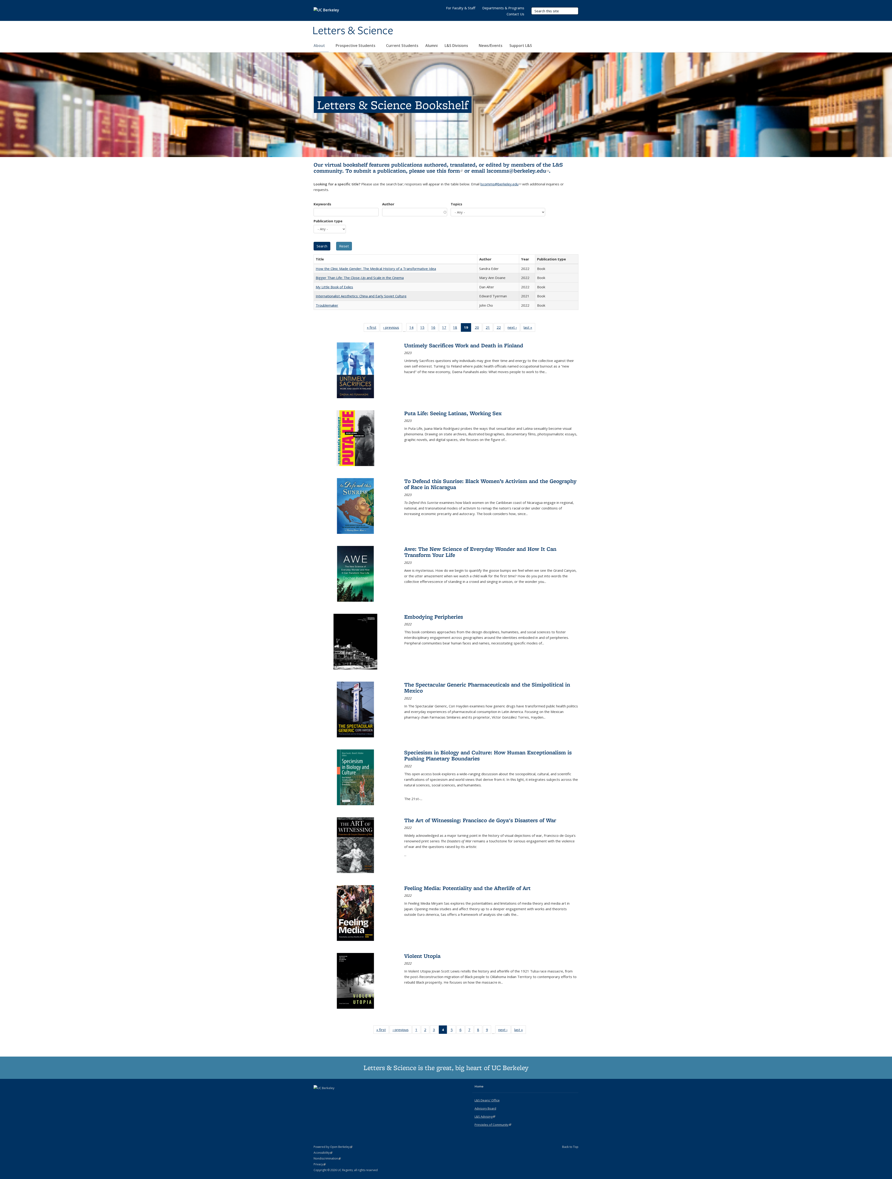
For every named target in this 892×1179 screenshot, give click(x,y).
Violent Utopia (422, 955)
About (320, 45)
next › (514, 328)
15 (423, 328)
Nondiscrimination (327, 1158)
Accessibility (323, 1153)
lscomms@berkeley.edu (518, 170)
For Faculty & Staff (460, 8)
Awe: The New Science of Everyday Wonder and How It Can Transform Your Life (480, 551)
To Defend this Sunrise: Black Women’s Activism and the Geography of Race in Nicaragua (490, 484)
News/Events (490, 45)
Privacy (320, 1164)
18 (456, 328)
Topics (456, 204)
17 (445, 328)
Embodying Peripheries (433, 616)
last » (529, 328)
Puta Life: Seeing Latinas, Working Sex (453, 413)
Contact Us (515, 14)
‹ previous (392, 328)
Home (479, 1086)
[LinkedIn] (327, 1096)
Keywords (322, 204)
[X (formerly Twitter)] (318, 1096)
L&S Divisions (457, 45)
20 (478, 328)
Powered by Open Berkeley (333, 1147)
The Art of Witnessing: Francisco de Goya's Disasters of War (480, 820)
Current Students (402, 45)
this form (450, 170)
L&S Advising (485, 1116)
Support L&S (520, 45)
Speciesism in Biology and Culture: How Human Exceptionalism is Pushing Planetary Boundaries (488, 755)
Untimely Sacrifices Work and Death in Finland (463, 345)
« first (373, 328)
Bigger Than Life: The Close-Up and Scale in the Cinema (360, 277)
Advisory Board (485, 1108)
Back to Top (570, 1147)
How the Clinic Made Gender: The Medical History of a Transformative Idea (376, 268)
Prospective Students (356, 45)
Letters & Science (352, 31)
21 (489, 328)
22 (500, 328)
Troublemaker (327, 305)
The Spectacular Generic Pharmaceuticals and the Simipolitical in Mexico (487, 687)
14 (412, 328)
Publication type (328, 221)
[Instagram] (336, 1096)
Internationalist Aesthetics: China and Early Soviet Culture (361, 296)
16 (434, 328)
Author (388, 204)
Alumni (431, 45)
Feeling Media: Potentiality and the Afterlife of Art (467, 888)
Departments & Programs (503, 8)
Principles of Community (493, 1125)
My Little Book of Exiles (334, 287)
